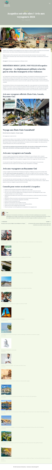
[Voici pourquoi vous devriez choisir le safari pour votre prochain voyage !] (26, 374)
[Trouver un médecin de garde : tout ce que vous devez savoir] (26, 359)
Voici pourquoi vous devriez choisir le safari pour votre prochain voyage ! (15, 380)
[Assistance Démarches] (6, 3)
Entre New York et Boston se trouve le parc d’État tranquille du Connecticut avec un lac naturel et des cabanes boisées (25, 411)
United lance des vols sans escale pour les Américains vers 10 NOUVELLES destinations (19, 396)
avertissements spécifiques (8, 157)
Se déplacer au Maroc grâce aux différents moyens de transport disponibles (16, 288)
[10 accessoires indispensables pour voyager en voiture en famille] (26, 297)
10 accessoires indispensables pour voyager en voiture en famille (14, 303)
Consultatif (29, 130)
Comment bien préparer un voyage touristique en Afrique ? (13, 319)
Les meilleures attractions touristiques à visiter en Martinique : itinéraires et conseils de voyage (20, 334)
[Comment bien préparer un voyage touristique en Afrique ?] (26, 312)
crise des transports (18, 71)
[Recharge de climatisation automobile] (26, 343)
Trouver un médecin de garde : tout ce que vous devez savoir (13, 365)
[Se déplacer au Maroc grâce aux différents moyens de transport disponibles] (26, 282)
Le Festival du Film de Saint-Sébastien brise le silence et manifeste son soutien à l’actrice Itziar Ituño (39, 223)
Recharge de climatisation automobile (8, 350)
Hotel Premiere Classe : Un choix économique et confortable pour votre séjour (17, 272)
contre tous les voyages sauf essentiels (15, 173)
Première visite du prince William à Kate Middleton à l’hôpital (13, 222)
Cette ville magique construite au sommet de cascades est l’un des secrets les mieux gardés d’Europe (22, 442)
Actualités (26, 11)
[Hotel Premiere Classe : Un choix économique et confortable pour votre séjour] (26, 266)
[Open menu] (49, 3)
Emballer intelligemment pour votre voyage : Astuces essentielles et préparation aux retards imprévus (21, 241)
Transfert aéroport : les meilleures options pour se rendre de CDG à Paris (16, 257)
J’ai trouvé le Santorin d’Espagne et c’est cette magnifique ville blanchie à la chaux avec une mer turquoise (22, 427)
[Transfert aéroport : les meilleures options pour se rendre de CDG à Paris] (26, 251)
